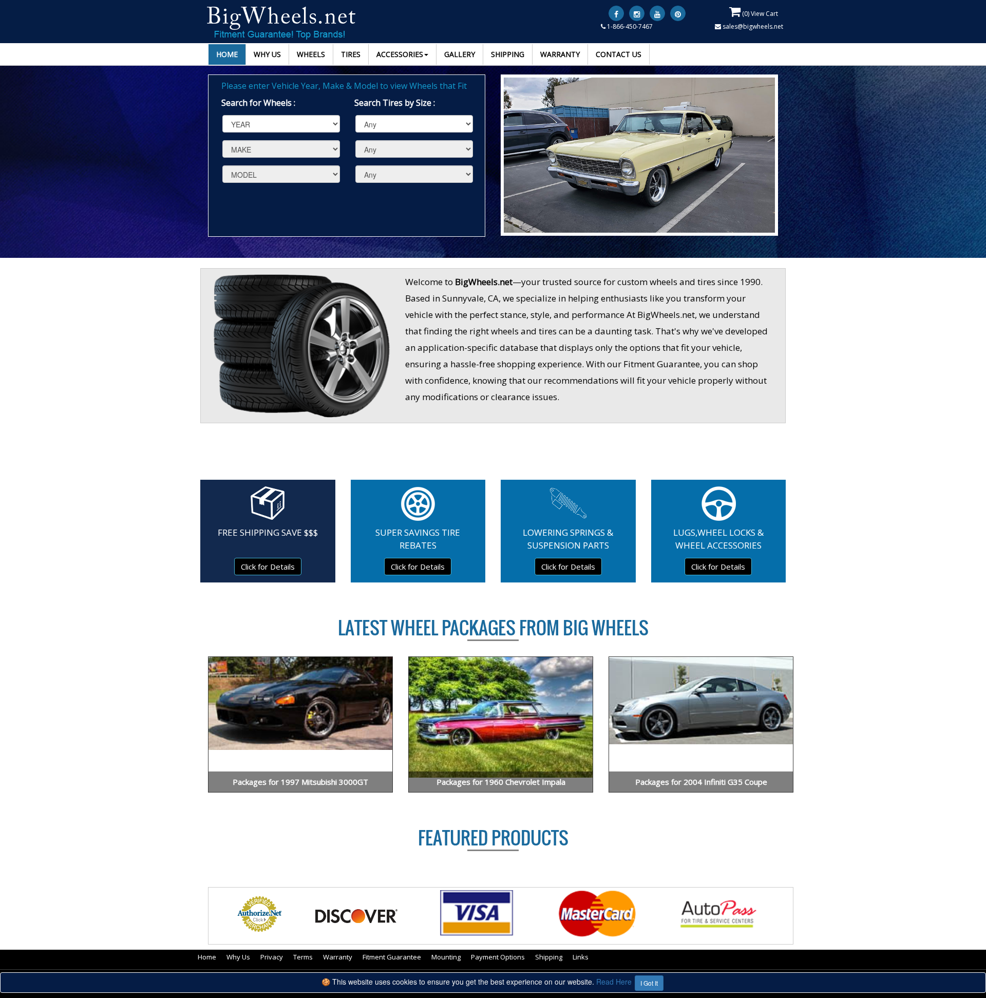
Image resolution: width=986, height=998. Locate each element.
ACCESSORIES (399, 54)
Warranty (337, 957)
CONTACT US (618, 54)
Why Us (238, 957)
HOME (227, 54)
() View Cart (759, 13)
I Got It (649, 982)
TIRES (351, 54)
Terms (303, 957)
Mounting (446, 957)
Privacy (271, 957)
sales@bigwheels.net (752, 26)
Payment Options (498, 957)
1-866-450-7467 (629, 26)
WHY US (267, 54)
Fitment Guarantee (392, 957)
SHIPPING (507, 54)
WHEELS (311, 54)
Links (581, 957)
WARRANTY (560, 54)
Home (207, 957)
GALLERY (459, 54)
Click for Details (268, 566)
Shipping (548, 957)
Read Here (614, 981)
